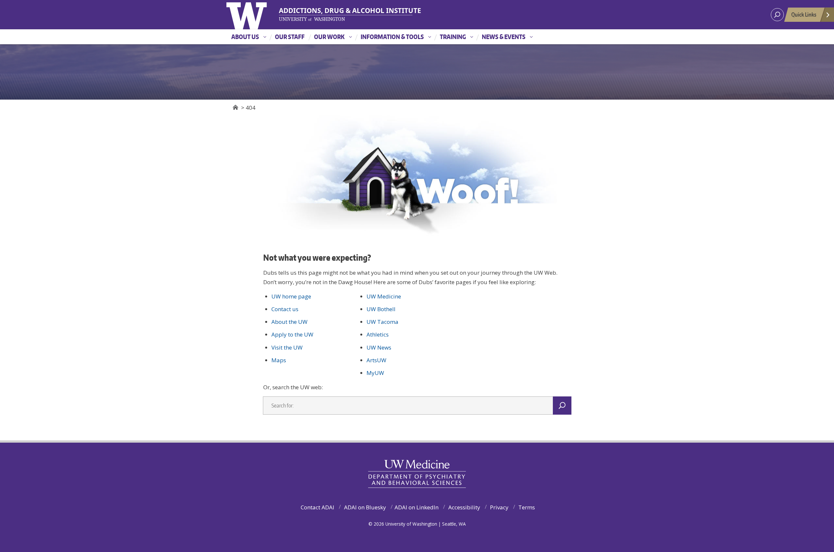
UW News (379, 347)
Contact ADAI (317, 507)
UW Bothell (381, 309)
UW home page (291, 296)
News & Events (503, 37)
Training (453, 37)
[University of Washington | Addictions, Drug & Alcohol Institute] (346, 14)
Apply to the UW (292, 334)
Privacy (499, 507)
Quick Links (803, 14)
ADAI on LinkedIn (417, 507)
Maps (278, 360)
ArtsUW (376, 360)
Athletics (378, 334)
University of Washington (257, 14)
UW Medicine (384, 296)
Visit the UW (287, 347)
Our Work (329, 37)
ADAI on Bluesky (365, 507)
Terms (526, 507)
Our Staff (290, 37)
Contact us (284, 309)
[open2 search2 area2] (777, 14)
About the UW (289, 321)
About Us (245, 37)
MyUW (375, 373)
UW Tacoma (382, 321)
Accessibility (464, 507)
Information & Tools (392, 37)
